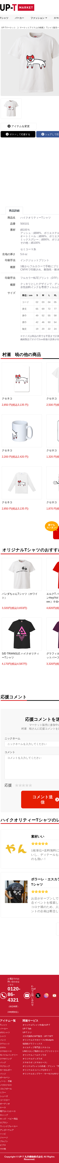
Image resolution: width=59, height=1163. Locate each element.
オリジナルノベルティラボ (34, 1055)
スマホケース (6, 1051)
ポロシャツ (5, 1032)
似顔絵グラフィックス (32, 1044)
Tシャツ (4, 18)
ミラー (3, 1092)
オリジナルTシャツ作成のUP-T (36, 1025)
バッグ (3, 1062)
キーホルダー (6, 1070)
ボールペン (5, 1077)
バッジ (3, 1074)
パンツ (3, 1040)
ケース (3, 1107)
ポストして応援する (20, 134)
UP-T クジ (27, 1032)
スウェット (5, 1044)
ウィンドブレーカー (9, 1126)
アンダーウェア (7, 1130)
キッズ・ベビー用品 (9, 1119)
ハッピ (3, 1134)
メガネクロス (6, 1085)
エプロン (4, 1122)
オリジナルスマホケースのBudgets (38, 1040)
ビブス (3, 1145)
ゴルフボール (6, 1089)
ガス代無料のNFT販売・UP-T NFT (38, 1036)
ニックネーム (12, 738)
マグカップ (5, 1066)
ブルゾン (4, 1141)
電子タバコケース (8, 1111)
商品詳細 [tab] (14, 210)
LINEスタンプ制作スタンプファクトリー (41, 1051)
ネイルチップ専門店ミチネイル (36, 1047)
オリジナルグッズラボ (32, 1059)
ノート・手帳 (6, 1081)
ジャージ (4, 1137)
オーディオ (5, 1104)
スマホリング (6, 1059)
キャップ (4, 1115)
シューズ (4, 1096)
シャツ (3, 1036)
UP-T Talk (27, 1029)
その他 (3, 1149)
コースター (5, 1100)
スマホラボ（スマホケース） (35, 1062)
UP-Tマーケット (8, 27)
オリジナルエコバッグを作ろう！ (37, 1070)
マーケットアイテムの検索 (31, 27)
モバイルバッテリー (9, 1055)
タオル (3, 1047)
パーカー (19, 18)
